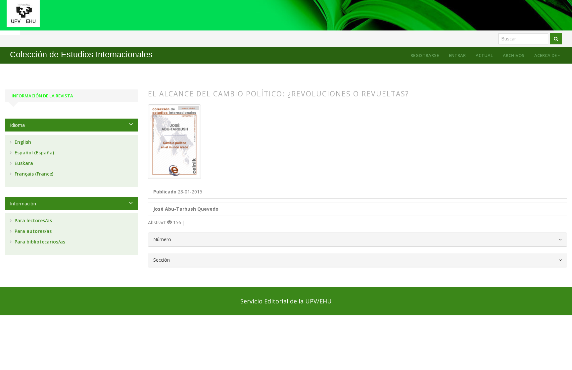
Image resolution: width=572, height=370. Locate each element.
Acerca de (546, 55)
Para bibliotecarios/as (39, 241)
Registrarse (424, 55)
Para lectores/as (32, 220)
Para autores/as (32, 231)
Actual (484, 55)
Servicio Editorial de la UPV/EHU (286, 301)
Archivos (513, 55)
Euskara (23, 163)
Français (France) (33, 174)
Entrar (457, 55)
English (22, 142)
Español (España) (33, 152)
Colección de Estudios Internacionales (81, 54)
